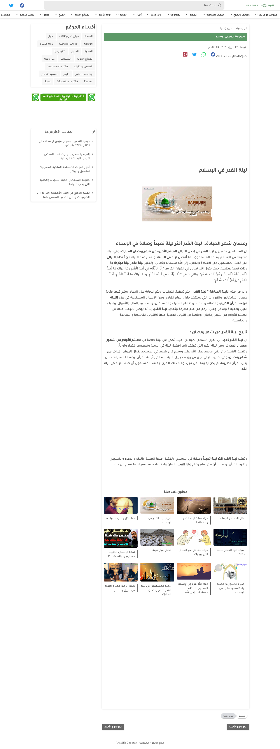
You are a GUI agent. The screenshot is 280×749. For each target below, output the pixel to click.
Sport (47, 81)
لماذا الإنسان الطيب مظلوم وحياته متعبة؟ (121, 554)
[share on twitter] (193, 55)
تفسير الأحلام (50, 74)
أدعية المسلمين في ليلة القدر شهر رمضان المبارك (156, 590)
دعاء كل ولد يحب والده (120, 518)
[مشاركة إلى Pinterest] (183, 55)
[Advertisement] (173, 101)
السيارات (66, 58)
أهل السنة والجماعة (232, 518)
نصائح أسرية (85, 58)
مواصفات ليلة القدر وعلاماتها (195, 520)
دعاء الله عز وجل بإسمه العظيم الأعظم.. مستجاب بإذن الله (193, 588)
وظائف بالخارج (84, 74)
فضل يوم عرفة (162, 550)
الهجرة (88, 51)
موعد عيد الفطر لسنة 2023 (231, 552)
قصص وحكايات (83, 66)
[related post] (230, 505)
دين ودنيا (228, 715)
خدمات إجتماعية (68, 43)
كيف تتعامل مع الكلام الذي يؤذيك (194, 552)
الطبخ (75, 51)
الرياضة (88, 43)
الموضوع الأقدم (113, 726)
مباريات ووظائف (69, 36)
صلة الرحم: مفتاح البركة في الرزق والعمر (120, 588)
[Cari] (2, 6)
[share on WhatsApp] (202, 55)
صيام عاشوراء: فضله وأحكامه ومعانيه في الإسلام (231, 588)
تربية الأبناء (46, 43)
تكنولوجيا (59, 51)
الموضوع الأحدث (238, 726)
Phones (88, 81)
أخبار (50, 36)
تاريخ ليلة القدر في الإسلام (160, 520)
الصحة (89, 36)
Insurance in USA (57, 66)
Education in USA (67, 81)
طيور (66, 74)
